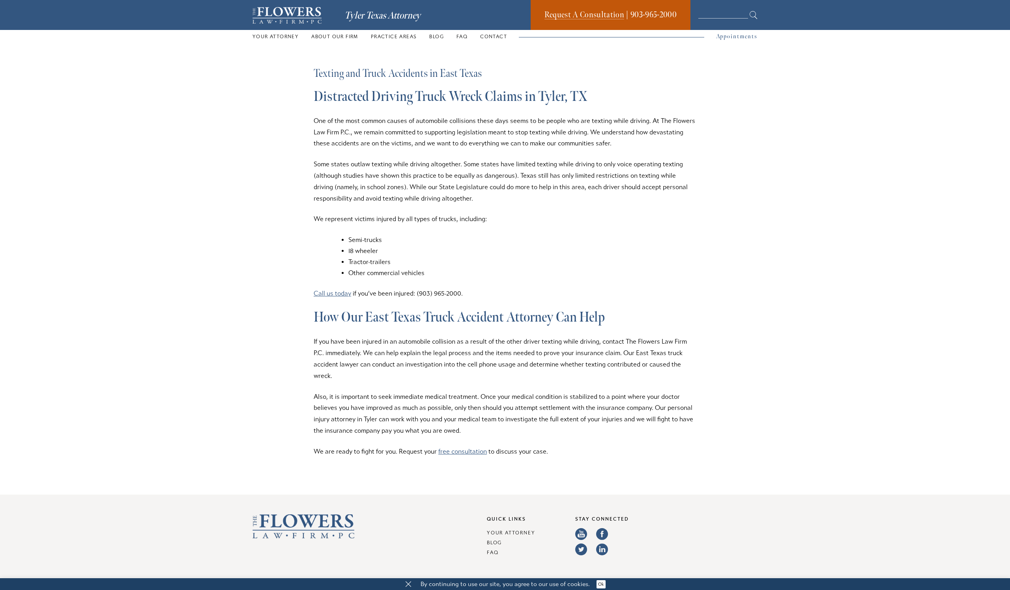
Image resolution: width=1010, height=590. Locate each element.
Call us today (332, 293)
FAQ (462, 36)
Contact (493, 36)
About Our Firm (334, 36)
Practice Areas (394, 36)
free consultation (462, 451)
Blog (436, 36)
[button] (408, 584)
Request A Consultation (584, 14)
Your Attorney (275, 36)
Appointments (737, 36)
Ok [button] (601, 584)
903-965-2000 (653, 14)
